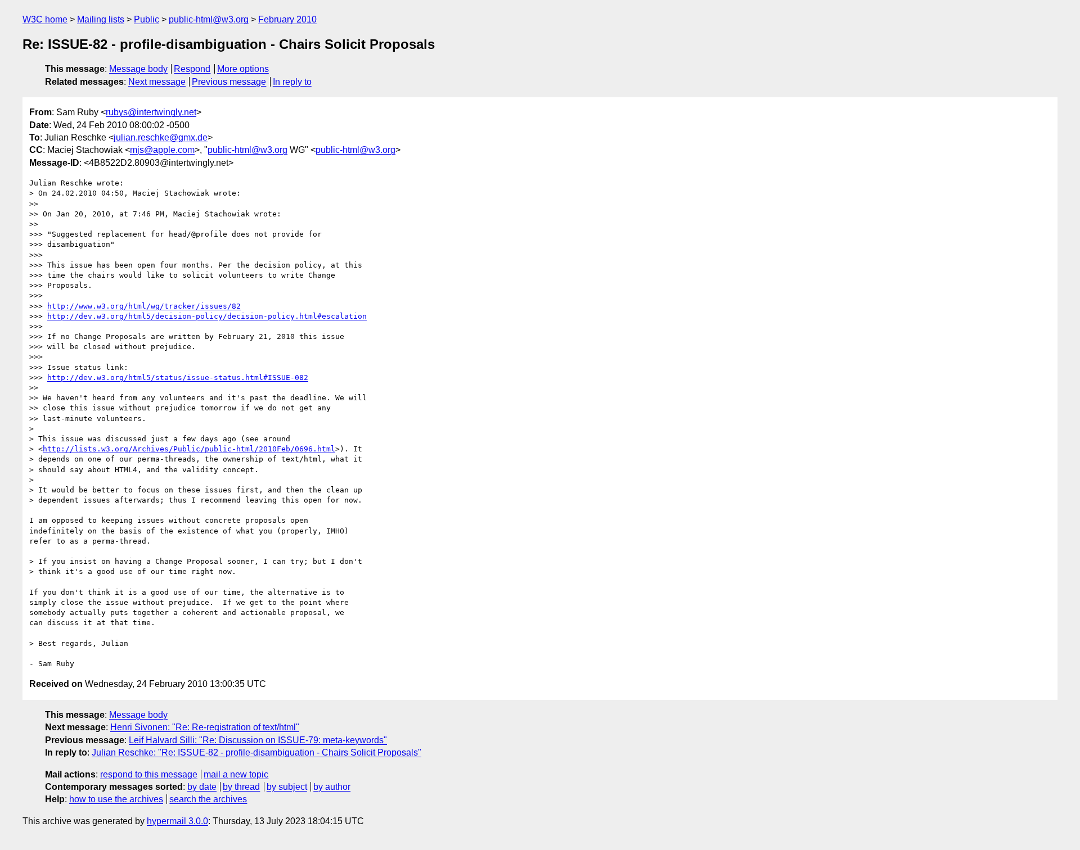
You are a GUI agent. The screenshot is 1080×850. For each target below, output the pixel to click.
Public (146, 19)
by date (202, 787)
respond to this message (148, 774)
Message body (138, 69)
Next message (157, 82)
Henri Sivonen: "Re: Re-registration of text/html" (204, 727)
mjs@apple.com (162, 150)
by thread (241, 787)
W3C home (45, 19)
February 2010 (287, 19)
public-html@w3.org (209, 19)
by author (331, 787)
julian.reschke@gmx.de (161, 137)
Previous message (229, 82)
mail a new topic (236, 774)
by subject (287, 787)
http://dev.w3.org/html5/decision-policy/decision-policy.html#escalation (207, 316)
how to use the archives (116, 799)
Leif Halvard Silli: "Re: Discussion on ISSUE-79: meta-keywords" (258, 740)
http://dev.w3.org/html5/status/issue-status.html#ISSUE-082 (177, 377)
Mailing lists (100, 19)
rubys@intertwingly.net (151, 112)
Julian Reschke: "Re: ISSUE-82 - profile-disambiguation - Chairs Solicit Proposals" (256, 752)
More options (243, 69)
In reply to (292, 82)
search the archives (208, 799)
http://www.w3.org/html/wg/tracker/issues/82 (144, 306)
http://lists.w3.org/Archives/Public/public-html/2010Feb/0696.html (189, 449)
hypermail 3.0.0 (177, 821)
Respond (192, 69)
